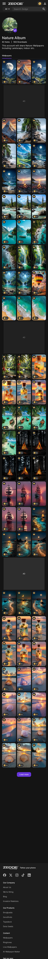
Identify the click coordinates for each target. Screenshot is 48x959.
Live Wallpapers (10, 947)
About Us (7, 887)
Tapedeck (7, 922)
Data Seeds (8, 926)
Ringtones (7, 942)
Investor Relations (11, 901)
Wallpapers (8, 938)
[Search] (44, 9)
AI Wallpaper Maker (11, 952)
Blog (5, 896)
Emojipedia (8, 912)
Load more (24, 774)
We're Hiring (8, 892)
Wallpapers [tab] (7, 55)
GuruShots (7, 917)
